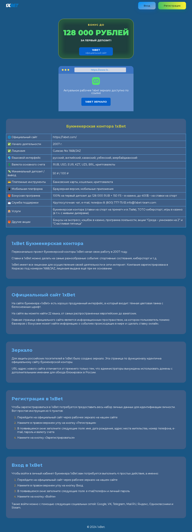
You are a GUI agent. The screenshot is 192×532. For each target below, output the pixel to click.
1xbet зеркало (96, 101)
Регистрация (172, 5)
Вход (147, 5)
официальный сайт (96, 51)
